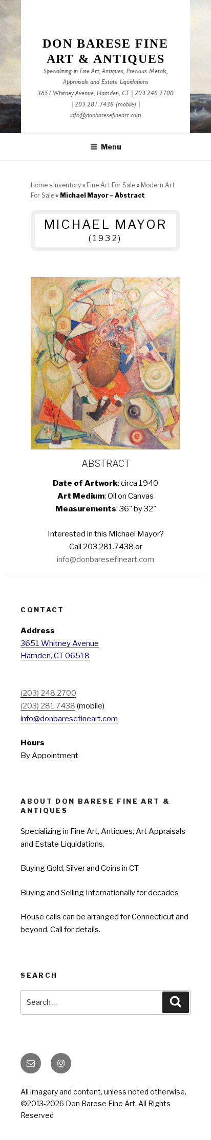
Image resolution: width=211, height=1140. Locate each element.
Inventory (67, 185)
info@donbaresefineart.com (105, 116)
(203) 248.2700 (48, 693)
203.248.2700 (154, 94)
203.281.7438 (94, 105)
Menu (111, 146)
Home (39, 185)
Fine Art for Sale (111, 185)
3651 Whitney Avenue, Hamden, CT (83, 94)
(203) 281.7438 (47, 706)
